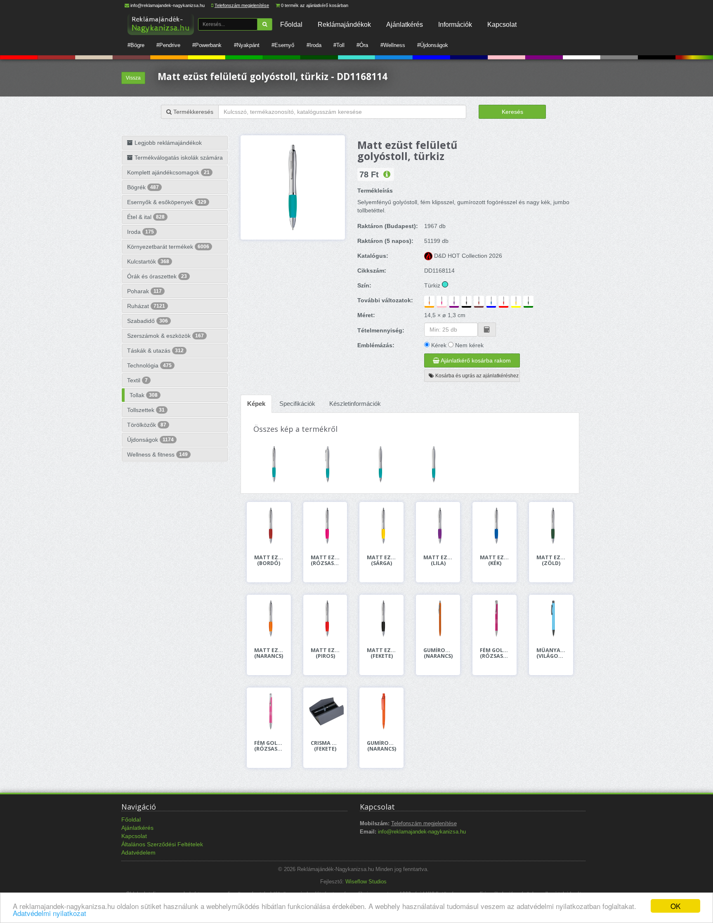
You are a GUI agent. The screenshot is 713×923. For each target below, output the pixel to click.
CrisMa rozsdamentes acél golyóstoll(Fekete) (325, 746)
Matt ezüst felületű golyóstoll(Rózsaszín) (325, 560)
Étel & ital (146, 217)
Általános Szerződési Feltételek (162, 844)
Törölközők (146, 424)
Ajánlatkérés (404, 24)
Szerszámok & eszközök (165, 335)
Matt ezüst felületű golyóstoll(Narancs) (268, 653)
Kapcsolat (502, 24)
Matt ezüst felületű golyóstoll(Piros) (325, 653)
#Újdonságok (432, 45)
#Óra (362, 45)
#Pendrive (168, 45)
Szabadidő (147, 321)
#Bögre (135, 45)
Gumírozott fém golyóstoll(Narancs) (438, 653)
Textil (137, 380)
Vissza (133, 78)
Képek (256, 403)
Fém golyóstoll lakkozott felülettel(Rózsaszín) (494, 653)
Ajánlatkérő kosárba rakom (475, 360)
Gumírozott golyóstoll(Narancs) (381, 746)
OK (675, 906)
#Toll (339, 45)
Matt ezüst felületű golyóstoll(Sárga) (381, 560)
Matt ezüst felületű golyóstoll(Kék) (494, 560)
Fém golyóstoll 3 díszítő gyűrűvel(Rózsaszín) (268, 746)
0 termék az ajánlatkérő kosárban (314, 5)
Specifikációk (297, 403)
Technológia (149, 365)
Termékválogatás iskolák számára (178, 157)
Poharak (144, 291)
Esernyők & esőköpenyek (166, 202)
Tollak (144, 395)
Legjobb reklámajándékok (167, 142)
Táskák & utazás (155, 350)
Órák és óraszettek (157, 276)
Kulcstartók (148, 261)
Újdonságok (150, 439)
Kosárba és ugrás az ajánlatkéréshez (476, 376)
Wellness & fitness (157, 454)
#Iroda (314, 45)
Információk (455, 24)
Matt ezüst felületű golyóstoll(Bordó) (268, 560)
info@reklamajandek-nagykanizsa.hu (167, 5)
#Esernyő (283, 45)
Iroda (140, 231)
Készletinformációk (355, 403)
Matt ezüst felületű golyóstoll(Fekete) (381, 653)
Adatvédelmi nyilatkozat (49, 913)
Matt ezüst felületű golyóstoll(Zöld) (551, 560)
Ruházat (146, 306)
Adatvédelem (138, 852)
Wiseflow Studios (366, 882)
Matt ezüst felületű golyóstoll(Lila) (438, 560)
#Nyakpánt (247, 45)
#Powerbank (207, 45)
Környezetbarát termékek (168, 246)
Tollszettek (146, 410)
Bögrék (143, 187)
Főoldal (291, 24)
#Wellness (392, 45)
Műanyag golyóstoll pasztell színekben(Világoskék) (551, 653)
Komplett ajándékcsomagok (168, 172)
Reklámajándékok (344, 24)
